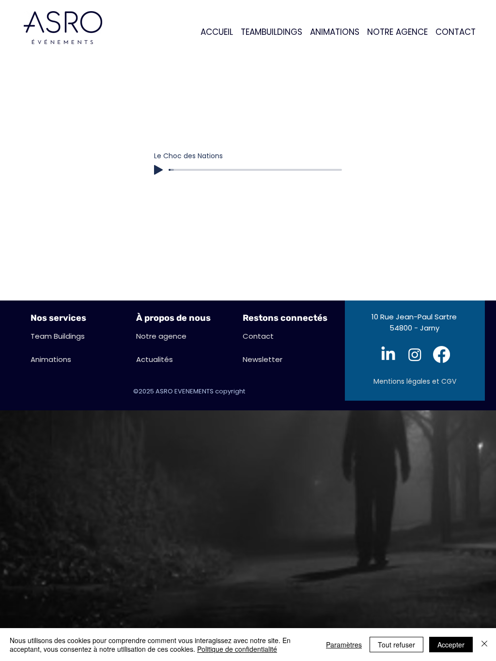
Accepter (451, 644)
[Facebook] (441, 354)
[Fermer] (484, 644)
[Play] (158, 170)
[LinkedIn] (388, 354)
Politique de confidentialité (237, 649)
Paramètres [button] (344, 644)
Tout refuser (396, 644)
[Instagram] (414, 354)
